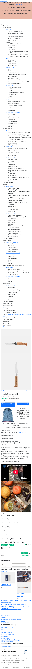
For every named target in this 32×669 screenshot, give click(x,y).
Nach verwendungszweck (13, 112)
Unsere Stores (5, 623)
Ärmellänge (5, 535)
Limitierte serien (10, 100)
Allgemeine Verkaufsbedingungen (10, 640)
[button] (30, 19)
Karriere (3, 617)
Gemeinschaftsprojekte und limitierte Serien (18, 314)
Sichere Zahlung (5, 636)
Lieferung (3, 631)
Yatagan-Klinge (6, 527)
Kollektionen (9, 186)
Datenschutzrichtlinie (7, 641)
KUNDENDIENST (5, 638)
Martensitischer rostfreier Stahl (11, 523)
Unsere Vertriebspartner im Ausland (11, 619)
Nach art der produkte (12, 157)
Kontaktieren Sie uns (7, 627)
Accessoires (9, 109)
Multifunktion (9, 85)
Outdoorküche (10, 67)
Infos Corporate (5, 615)
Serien (7, 130)
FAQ (2, 629)
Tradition (8, 29)
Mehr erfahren (20, 4)
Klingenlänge (6, 519)
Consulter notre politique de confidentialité (10, 662)
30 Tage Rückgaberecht (7, 634)
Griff (3, 531)
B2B (4, 316)
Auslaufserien (9, 154)
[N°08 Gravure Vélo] (16, 496)
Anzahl (3, 401)
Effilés (7, 58)
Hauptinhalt (3, 1)
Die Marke (6, 307)
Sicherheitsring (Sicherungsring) (11, 539)
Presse (3, 621)
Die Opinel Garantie (6, 632)
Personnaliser (8, 405)
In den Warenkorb (23, 404)
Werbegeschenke (6, 646)
